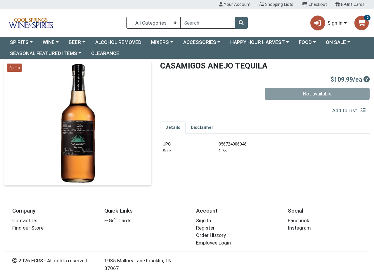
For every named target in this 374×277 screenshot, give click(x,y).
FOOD (305, 42)
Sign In (203, 220)
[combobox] (207, 23)
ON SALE (336, 42)
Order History (211, 235)
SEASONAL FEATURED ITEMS (43, 53)
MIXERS (160, 42)
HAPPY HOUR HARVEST (257, 42)
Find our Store (28, 228)
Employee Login (213, 243)
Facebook (298, 220)
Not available (317, 94)
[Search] (241, 23)
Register (205, 228)
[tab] (173, 127)
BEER (75, 42)
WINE (49, 42)
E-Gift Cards (352, 4)
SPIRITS (19, 42)
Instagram (299, 228)
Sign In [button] (335, 23)
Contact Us (24, 220)
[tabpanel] (265, 150)
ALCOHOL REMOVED (118, 42)
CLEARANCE (105, 53)
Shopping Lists (278, 4)
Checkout (317, 4)
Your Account (237, 4)
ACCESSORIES (199, 42)
